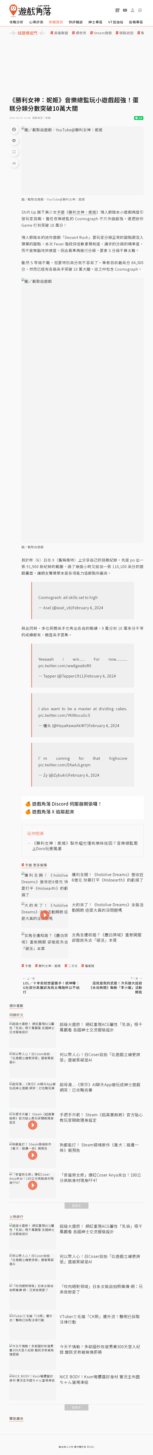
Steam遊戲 (103, 32)
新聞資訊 (56, 21)
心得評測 (36, 21)
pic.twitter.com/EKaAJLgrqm (64, 764)
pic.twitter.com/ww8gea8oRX (64, 665)
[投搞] (117, 10)
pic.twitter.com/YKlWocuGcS (64, 715)
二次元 (73, 966)
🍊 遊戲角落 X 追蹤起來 (49, 811)
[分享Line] (14, 140)
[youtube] (125, 10)
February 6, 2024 (88, 607)
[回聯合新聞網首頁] (13, 10)
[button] (140, 10)
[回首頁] (30, 10)
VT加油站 (115, 21)
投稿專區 (136, 21)
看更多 (76, 1206)
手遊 (28, 966)
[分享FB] (14, 129)
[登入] (132, 10)
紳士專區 (95, 21)
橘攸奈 (81, 32)
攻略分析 (16, 21)
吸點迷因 (126, 32)
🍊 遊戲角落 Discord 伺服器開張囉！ (63, 803)
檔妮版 (89, 966)
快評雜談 (76, 21)
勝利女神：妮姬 (50, 966)
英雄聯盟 (61, 32)
